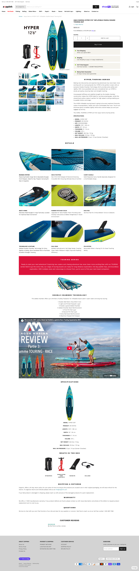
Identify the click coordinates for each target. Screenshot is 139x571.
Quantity (76, 34)
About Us (21, 544)
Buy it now (98, 44)
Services (28, 1)
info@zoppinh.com (61, 489)
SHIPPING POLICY (66, 546)
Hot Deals (10, 11)
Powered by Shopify (23, 566)
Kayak (47, 11)
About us (86, 11)
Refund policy (36, 563)
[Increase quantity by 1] (87, 38)
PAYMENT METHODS (45, 544)
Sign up (122, 549)
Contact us (95, 11)
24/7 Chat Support (19, 1)
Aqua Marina (79, 24)
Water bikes (32, 11)
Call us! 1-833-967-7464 (7, 1)
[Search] (96, 6)
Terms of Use (22, 546)
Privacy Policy (22, 549)
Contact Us (22, 551)
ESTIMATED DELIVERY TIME (47, 549)
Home (3, 11)
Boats (54, 11)
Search (20, 563)
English (101, 558)
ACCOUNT (64, 544)
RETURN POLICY (65, 549)
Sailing (24, 11)
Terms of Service (27, 563)
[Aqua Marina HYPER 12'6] (22, 76)
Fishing (18, 11)
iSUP (40, 11)
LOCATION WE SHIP (45, 546)
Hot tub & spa (68, 11)
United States (112, 558)
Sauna (60, 11)
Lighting (78, 11)
